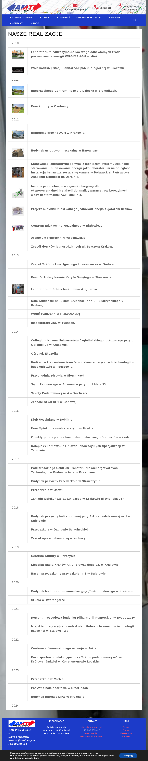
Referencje (126, 733)
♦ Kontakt (16, 23)
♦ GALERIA (115, 17)
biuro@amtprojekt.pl (75, 7)
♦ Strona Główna (21, 17)
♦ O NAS (44, 17)
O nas (126, 727)
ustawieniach (32, 758)
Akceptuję (128, 755)
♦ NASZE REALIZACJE (88, 17)
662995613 (101, 7)
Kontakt (126, 736)
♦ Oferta (62, 17)
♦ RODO (35, 23)
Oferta (126, 730)
